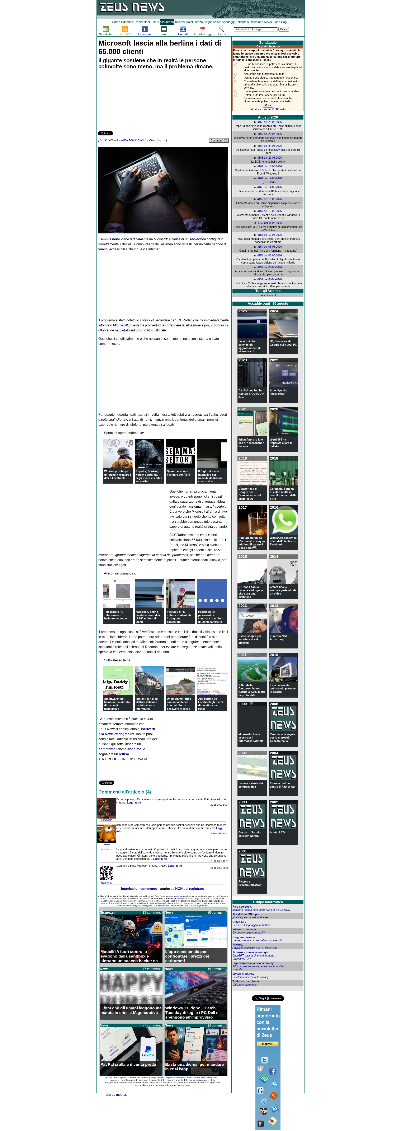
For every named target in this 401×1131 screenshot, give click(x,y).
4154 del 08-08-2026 (269, 246)
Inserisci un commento (139, 888)
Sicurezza (167, 22)
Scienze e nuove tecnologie (250, 952)
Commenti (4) (219, 140)
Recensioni (142, 22)
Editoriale (127, 22)
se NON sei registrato (187, 888)
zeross (106, 844)
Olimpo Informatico (268, 902)
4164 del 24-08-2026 (269, 145)
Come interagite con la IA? (248, 932)
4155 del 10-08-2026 (269, 234)
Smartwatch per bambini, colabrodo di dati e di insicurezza (117, 703)
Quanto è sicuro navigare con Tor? (178, 473)
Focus (155, 22)
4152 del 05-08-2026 (269, 267)
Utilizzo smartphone (244, 984)
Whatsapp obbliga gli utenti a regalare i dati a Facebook (117, 475)
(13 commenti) (151, 912)
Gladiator (106, 820)
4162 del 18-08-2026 (269, 166)
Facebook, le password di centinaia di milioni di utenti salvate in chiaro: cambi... (210, 618)
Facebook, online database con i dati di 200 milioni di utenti (148, 616)
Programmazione (243, 937)
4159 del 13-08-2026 (269, 199)
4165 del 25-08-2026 (269, 133)
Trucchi (180, 22)
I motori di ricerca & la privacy (250, 977)
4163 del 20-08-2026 (269, 157)
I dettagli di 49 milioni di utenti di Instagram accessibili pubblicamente (179, 618)
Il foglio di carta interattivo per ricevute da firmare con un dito (210, 476)
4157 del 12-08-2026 (269, 211)
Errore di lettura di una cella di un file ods (257, 940)
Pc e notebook (241, 906)
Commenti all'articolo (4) (124, 792)
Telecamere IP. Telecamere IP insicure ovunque (115, 615)
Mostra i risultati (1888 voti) (268, 109)
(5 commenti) (217, 969)
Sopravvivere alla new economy (253, 963)
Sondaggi (228, 22)
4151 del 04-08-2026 (269, 279)
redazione (178, 1082)
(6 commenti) (217, 912)
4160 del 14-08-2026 (269, 187)
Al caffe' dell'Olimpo (245, 914)
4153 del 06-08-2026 (269, 255)
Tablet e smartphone (245, 981)
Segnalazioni (212, 22)
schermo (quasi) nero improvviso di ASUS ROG (261, 909)
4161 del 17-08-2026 (269, 178)
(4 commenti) (217, 1025)
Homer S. (106, 882)
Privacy (237, 944)
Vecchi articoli (268, 295)
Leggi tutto (134, 802)
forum (161, 1085)
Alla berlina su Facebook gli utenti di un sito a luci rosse (210, 703)
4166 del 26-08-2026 (269, 122)
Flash (276, 22)
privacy (205, 1080)
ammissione (110, 239)
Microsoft (120, 325)
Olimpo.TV (239, 921)
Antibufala (242, 22)
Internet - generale (244, 929)
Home (116, 22)
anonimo (134, 749)
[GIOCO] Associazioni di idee (250, 917)
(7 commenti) (152, 969)
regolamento (180, 896)
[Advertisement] (129, 101)
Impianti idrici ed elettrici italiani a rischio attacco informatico (147, 703)
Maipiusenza (194, 22)
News (268, 22)
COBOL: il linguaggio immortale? (252, 925)
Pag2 (284, 22)
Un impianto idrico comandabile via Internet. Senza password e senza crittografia (179, 705)
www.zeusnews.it (133, 140)
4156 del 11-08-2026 (270, 222)
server (194, 239)
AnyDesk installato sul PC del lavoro (254, 947)
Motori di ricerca (243, 974)
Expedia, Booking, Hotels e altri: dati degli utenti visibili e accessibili (149, 476)
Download (256, 22)
